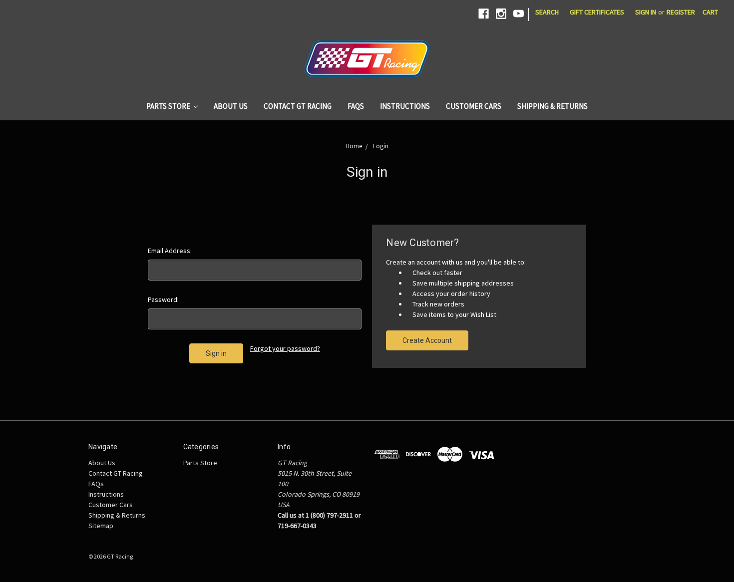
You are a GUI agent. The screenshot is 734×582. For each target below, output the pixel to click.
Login (380, 146)
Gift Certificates (597, 11)
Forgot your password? (285, 348)
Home (354, 146)
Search (547, 11)
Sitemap (100, 525)
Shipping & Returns (552, 106)
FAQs (356, 106)
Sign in (645, 11)
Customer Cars (473, 106)
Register (681, 11)
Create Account (427, 340)
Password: (163, 299)
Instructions (405, 106)
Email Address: (170, 250)
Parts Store (169, 106)
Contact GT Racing (298, 106)
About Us (231, 106)
